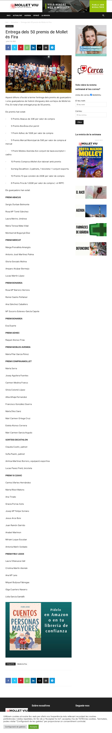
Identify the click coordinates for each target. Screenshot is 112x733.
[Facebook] (8, 47)
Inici (9, 15)
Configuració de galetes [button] (15, 727)
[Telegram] (52, 47)
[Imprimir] (46, 47)
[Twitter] (14, 47)
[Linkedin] (33, 47)
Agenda (27, 15)
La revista (46, 15)
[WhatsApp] (27, 47)
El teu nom (80, 100)
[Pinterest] (20, 47)
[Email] (39, 47)
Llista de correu (82, 95)
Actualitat (17, 15)
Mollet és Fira (22, 664)
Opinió (36, 15)
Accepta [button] (33, 727)
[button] (103, 15)
